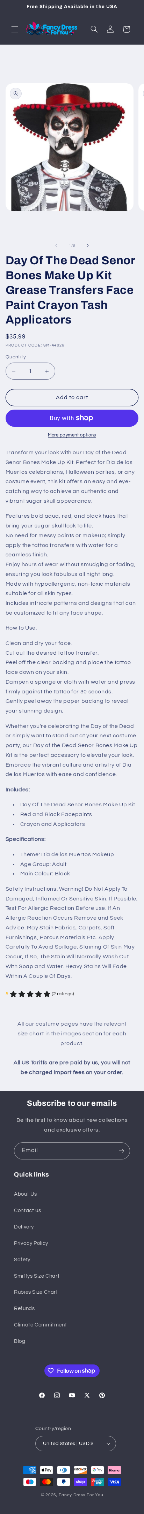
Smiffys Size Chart (36, 1276)
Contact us (27, 1210)
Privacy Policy (31, 1243)
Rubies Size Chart (36, 1292)
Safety (22, 1259)
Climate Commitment (40, 1324)
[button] (15, 29)
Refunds (24, 1308)
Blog (20, 1341)
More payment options (72, 435)
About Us (25, 1194)
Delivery (24, 1227)
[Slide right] (87, 245)
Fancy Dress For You (81, 1495)
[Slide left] (56, 245)
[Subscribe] (122, 1150)
